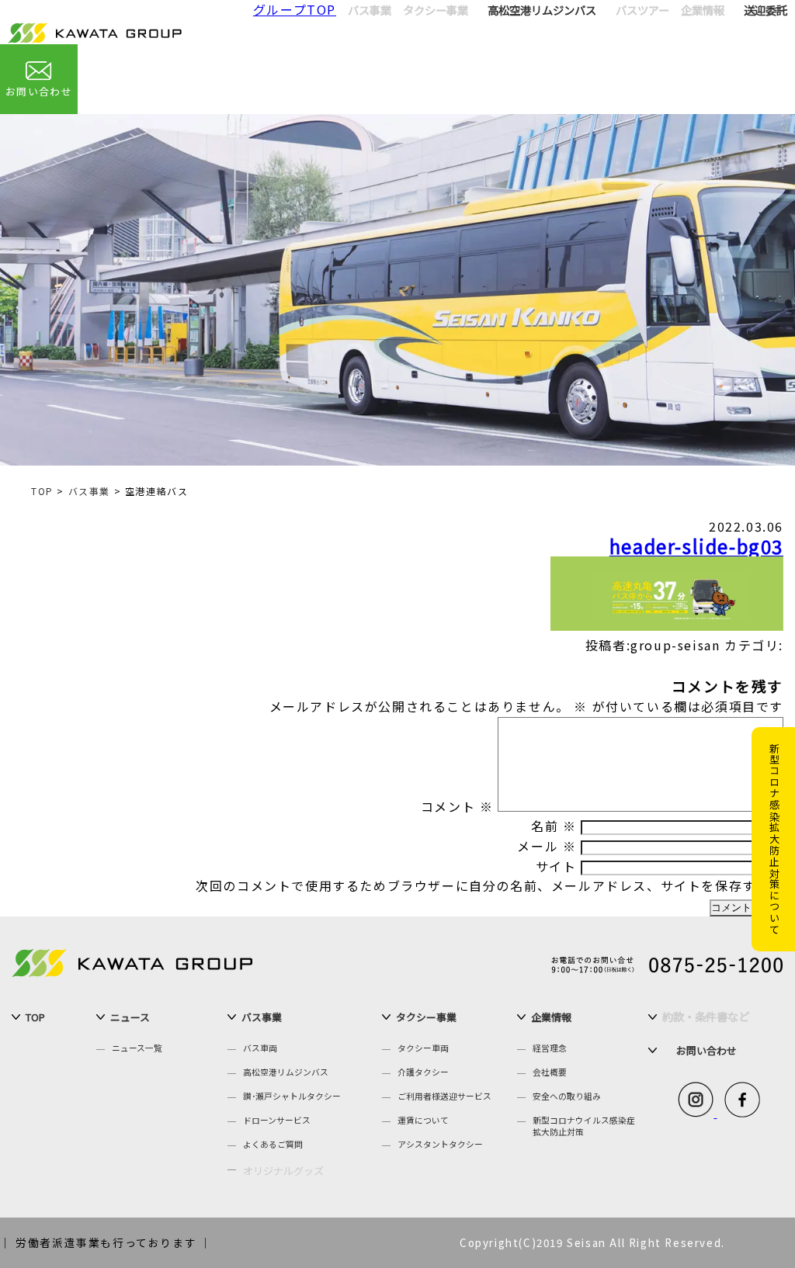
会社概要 (550, 1072)
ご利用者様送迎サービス (444, 1096)
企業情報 (551, 1017)
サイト (556, 866)
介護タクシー (423, 1072)
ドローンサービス (277, 1120)
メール (546, 846)
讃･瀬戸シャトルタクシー (292, 1096)
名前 (553, 825)
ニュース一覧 (137, 1048)
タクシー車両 (423, 1048)
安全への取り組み (567, 1096)
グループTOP (294, 9)
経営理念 (550, 1048)
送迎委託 (765, 10)
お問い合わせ (38, 91)
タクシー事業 (426, 1017)
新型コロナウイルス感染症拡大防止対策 (584, 1126)
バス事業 (89, 490)
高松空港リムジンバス (542, 10)
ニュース (130, 1017)
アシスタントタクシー (440, 1144)
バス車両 (260, 1048)
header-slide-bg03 (696, 546)
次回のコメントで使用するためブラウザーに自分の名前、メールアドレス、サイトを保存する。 (489, 885)
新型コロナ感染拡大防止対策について (774, 839)
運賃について (423, 1120)
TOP (42, 490)
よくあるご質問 (273, 1144)
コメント (457, 806)
